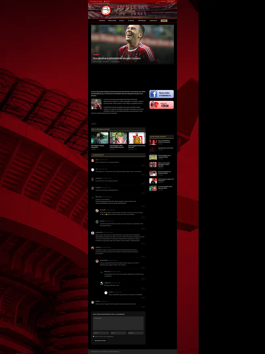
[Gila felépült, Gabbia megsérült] (99, 138)
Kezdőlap (102, 20)
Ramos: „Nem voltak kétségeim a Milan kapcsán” (164, 164)
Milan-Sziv (99, 197)
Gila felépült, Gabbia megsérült (97, 146)
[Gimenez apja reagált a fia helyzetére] (153, 180)
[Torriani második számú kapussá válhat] (153, 188)
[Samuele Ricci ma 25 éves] (153, 149)
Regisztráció (171, 1)
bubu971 (102, 221)
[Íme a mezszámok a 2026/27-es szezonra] (153, 142)
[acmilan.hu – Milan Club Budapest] (117, 11)
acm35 (111, 292)
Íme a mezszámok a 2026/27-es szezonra (164, 141)
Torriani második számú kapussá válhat (165, 187)
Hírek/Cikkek (112, 20)
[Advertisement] (118, 79)
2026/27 (121, 20)
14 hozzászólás (116, 61)
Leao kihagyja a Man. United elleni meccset (117, 146)
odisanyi (98, 247)
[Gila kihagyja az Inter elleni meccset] (136, 138)
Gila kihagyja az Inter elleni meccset (136, 146)
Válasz (143, 165)
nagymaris (107, 282)
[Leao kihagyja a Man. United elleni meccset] (118, 138)
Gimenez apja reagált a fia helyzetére (166, 179)
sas (97, 169)
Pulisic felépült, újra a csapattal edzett (164, 156)
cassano (94, 123)
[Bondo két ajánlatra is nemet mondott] (153, 173)
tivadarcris (99, 178)
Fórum (164, 20)
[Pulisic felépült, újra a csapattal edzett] (153, 157)
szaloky (99, 61)
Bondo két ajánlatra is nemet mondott (164, 172)
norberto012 (99, 232)
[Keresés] (159, 1)
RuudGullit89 (103, 260)
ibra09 (97, 301)
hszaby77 (98, 187)
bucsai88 (102, 210)
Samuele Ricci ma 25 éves (165, 148)
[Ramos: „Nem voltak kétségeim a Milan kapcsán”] (153, 164)
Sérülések (96, 54)
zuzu (97, 159)
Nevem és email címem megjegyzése (104, 336)
